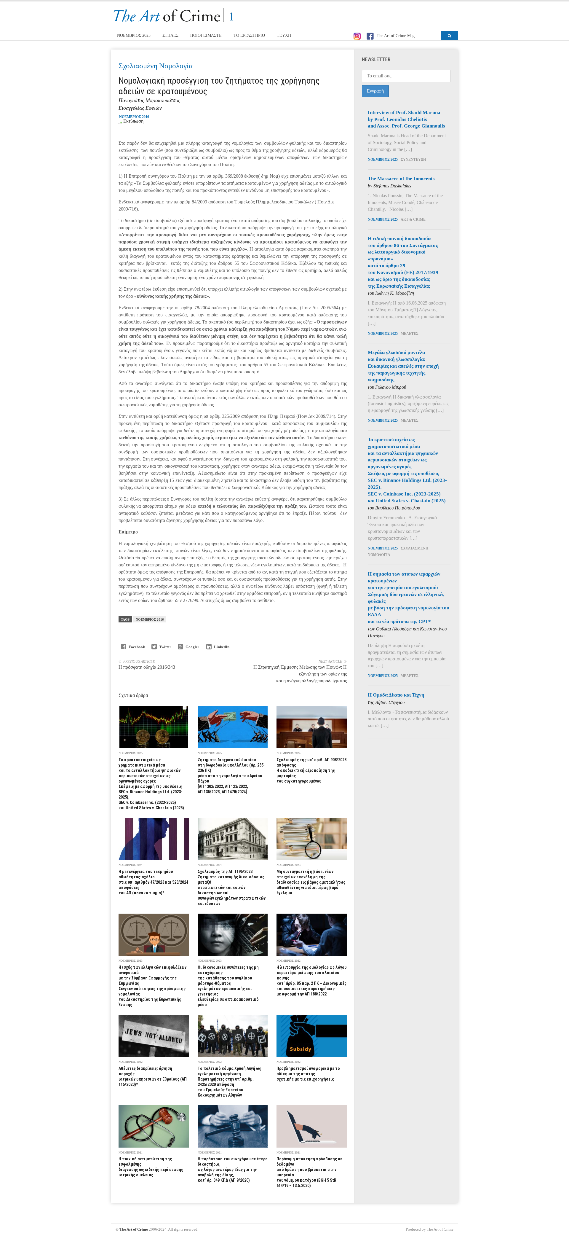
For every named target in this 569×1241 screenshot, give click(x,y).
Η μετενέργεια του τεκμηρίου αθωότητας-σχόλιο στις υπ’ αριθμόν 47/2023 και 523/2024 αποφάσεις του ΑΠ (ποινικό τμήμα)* (153, 882)
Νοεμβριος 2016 (150, 619)
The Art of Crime (133, 1229)
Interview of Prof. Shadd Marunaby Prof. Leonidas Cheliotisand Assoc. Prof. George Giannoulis (406, 119)
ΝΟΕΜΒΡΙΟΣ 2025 (134, 35)
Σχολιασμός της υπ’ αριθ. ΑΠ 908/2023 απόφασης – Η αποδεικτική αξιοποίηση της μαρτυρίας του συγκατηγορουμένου (311, 770)
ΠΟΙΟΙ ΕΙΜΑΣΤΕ (206, 35)
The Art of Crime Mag (396, 36)
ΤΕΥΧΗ (284, 35)
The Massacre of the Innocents (401, 178)
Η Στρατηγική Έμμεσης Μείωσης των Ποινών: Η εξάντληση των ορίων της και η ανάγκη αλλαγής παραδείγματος (300, 674)
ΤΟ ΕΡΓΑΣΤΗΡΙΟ (249, 35)
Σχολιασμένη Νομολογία (156, 66)
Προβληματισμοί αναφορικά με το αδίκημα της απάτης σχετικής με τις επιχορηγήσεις (308, 1073)
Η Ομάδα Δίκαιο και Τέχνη (396, 695)
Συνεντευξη (413, 159)
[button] (449, 35)
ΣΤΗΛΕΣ (170, 35)
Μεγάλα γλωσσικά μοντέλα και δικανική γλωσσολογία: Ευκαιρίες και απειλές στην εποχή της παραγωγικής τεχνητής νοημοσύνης (403, 366)
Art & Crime (413, 219)
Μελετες (409, 334)
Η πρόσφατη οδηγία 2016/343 (147, 667)
